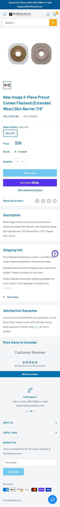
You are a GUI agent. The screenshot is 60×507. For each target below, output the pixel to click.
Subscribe (13, 471)
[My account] (48, 14)
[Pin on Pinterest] (43, 200)
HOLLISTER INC (11, 116)
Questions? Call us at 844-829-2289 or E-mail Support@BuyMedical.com (30, 4)
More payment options (30, 189)
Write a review (30, 374)
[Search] (53, 22)
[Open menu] (4, 14)
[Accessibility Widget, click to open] (55, 253)
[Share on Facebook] (37, 200)
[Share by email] (55, 200)
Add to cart (30, 172)
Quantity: (8, 161)
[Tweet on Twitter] (49, 200)
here (37, 326)
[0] (54, 14)
